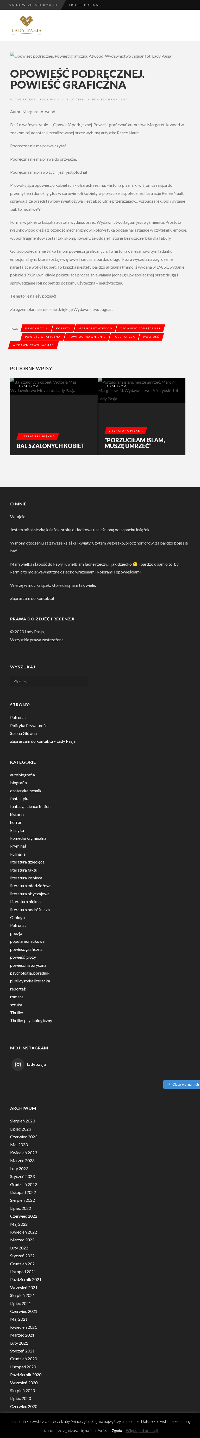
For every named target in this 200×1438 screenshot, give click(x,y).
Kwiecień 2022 (23, 1231)
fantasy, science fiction (30, 806)
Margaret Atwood (95, 328)
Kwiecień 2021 (23, 1327)
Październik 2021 (25, 1279)
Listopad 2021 (23, 1271)
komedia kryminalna (28, 838)
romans (16, 996)
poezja (16, 933)
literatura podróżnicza (30, 909)
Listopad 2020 (23, 1366)
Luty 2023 (19, 1168)
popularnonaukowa (27, 941)
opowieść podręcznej (140, 328)
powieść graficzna (110, 99)
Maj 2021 (19, 1318)
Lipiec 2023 (20, 1128)
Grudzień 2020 (23, 1358)
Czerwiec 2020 (23, 1406)
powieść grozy (23, 956)
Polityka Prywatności (29, 725)
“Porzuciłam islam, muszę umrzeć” (135, 443)
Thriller (16, 1012)
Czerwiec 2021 (23, 1311)
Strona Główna (23, 733)
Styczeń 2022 (22, 1255)
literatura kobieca (26, 877)
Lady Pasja (50, 99)
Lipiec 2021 (20, 1303)
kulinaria (18, 853)
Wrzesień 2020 (24, 1382)
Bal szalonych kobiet (51, 446)
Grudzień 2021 (23, 1263)
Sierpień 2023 (22, 1120)
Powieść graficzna (43, 336)
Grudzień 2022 (23, 1184)
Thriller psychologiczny (31, 1020)
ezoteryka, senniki (26, 790)
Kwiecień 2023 (23, 1152)
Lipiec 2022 (20, 1208)
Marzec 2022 (22, 1239)
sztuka (16, 1004)
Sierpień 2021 (22, 1295)
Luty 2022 (19, 1247)
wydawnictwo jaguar (33, 345)
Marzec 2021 (22, 1334)
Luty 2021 (19, 1342)
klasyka (17, 830)
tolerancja (124, 336)
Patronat (18, 717)
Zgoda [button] (117, 1431)
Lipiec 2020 (20, 1398)
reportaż (18, 988)
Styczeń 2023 (22, 1176)
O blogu (17, 917)
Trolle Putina (83, 5)
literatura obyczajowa (29, 893)
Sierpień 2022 (22, 1200)
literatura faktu (23, 869)
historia (17, 814)
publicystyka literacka (30, 980)
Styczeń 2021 (22, 1350)
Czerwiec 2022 (23, 1215)
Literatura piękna (38, 436)
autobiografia (22, 774)
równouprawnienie (87, 336)
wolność (151, 336)
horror (16, 822)
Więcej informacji (142, 1430)
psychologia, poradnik (29, 972)
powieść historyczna (28, 965)
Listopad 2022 (23, 1192)
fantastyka (19, 798)
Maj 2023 (19, 1144)
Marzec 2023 (22, 1160)
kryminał (18, 845)
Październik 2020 (25, 1374)
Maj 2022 (19, 1224)
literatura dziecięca (27, 861)
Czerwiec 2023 (23, 1136)
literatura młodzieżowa (31, 885)
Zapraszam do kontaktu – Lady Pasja (43, 741)
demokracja (36, 328)
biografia (18, 782)
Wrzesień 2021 (24, 1287)
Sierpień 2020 (22, 1390)
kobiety (63, 328)
